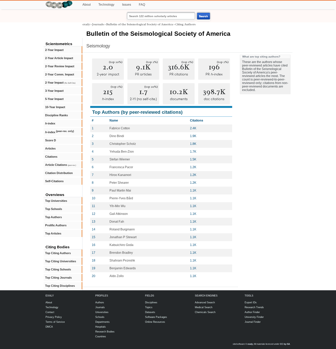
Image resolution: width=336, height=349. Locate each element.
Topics (148, 307)
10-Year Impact (55, 107)
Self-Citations (54, 181)
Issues (126, 4)
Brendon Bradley (121, 252)
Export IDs (251, 302)
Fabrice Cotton (119, 128)
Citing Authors (185, 24)
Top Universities (56, 200)
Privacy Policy (54, 317)
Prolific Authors (55, 225)
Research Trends (254, 307)
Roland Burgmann (122, 229)
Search (203, 16)
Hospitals (100, 326)
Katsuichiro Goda (121, 245)
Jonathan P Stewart (122, 237)
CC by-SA (285, 344)
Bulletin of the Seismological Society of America (139, 24)
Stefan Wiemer (119, 159)
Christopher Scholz (122, 143)
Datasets (150, 312)
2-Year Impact (54, 50)
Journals (98, 24)
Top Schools (53, 209)
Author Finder (252, 312)
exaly (86, 24)
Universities (101, 312)
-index (50, 123)
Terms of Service (55, 321)
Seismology (98, 45)
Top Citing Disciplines (60, 285)
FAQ (142, 4)
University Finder (254, 317)
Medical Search (203, 307)
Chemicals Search (205, 312)
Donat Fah (116, 221)
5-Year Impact (54, 99)
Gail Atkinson (118, 213)
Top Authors (53, 217)
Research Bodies (105, 331)
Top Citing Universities (60, 261)
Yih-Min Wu (117, 206)
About (86, 4)
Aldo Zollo (116, 276)
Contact (50, 312)
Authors (99, 302)
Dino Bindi (116, 136)
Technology (106, 4)
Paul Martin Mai (120, 190)
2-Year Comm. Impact (59, 74)
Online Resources (155, 321)
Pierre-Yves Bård (121, 198)
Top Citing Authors (58, 253)
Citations (51, 156)
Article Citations (60, 164)
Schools (99, 317)
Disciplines (151, 302)
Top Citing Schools (58, 269)
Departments (102, 321)
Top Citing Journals (58, 277)
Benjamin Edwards (122, 268)
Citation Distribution (59, 173)
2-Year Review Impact (59, 66)
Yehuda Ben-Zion (121, 151)
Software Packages (156, 317)
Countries (100, 336)
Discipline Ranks (56, 115)
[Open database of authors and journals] (59, 2)
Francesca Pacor (121, 167)
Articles (50, 148)
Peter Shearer (119, 182)
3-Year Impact (54, 90)
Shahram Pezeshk (122, 260)
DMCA (49, 326)
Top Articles (53, 233)
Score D (50, 140)
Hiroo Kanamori (120, 175)
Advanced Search (205, 302)
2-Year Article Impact (59, 58)
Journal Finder (253, 321)
